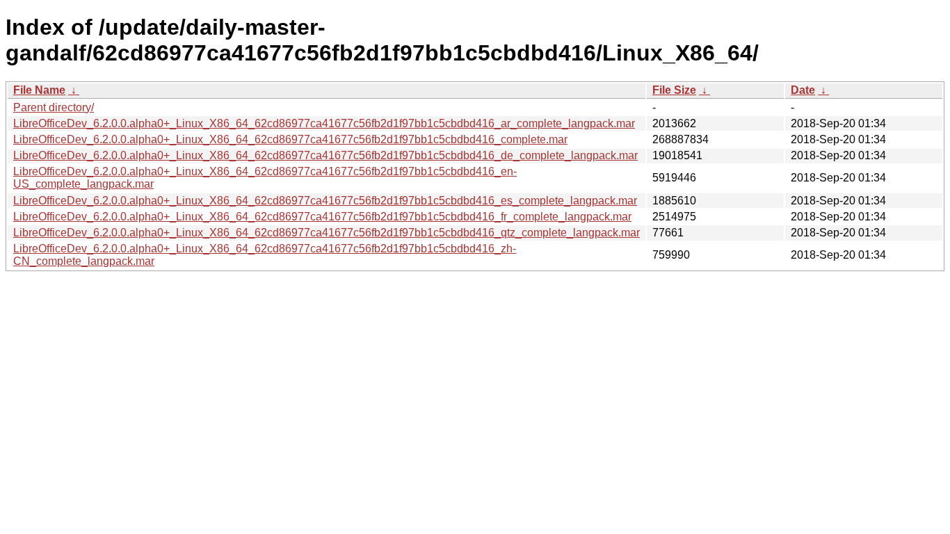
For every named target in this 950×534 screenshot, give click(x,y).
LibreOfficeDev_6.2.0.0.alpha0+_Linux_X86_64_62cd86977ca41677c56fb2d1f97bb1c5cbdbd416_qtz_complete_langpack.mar (326, 232)
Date (803, 90)
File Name (39, 90)
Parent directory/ (53, 107)
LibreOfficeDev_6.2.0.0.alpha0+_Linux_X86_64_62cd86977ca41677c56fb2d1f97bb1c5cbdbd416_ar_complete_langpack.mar (324, 123)
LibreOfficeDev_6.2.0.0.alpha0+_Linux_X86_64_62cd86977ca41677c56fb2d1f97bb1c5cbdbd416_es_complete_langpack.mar (325, 201)
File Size (674, 90)
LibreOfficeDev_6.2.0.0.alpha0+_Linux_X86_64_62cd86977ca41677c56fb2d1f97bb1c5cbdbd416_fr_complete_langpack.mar (322, 216)
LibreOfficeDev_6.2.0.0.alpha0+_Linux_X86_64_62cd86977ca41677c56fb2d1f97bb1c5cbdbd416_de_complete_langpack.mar (325, 155)
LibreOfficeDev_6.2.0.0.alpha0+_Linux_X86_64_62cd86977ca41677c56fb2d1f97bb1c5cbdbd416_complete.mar (290, 139)
